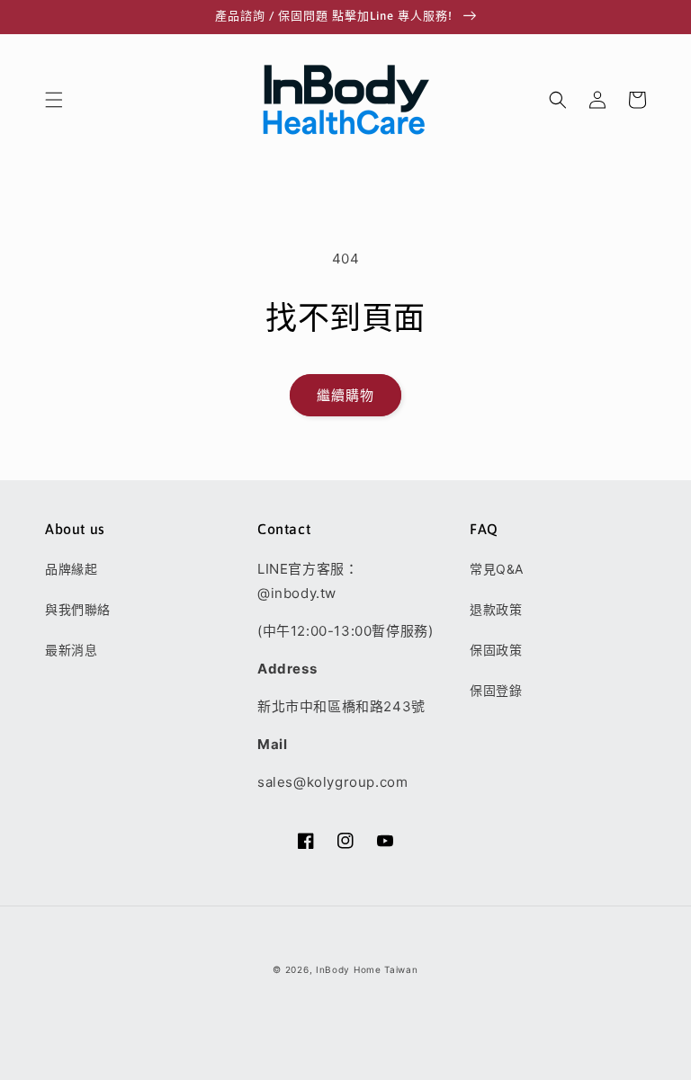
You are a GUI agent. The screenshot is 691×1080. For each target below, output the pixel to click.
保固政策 (496, 649)
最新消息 (71, 649)
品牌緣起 (71, 568)
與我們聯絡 (78, 609)
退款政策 (496, 609)
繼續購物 (345, 395)
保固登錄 (496, 690)
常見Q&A (497, 568)
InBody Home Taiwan (367, 969)
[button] (54, 100)
